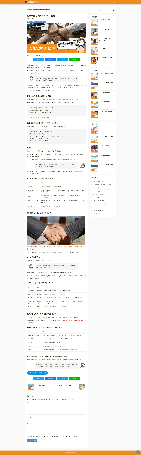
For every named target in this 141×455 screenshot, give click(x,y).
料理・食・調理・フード (98, 210)
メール (29, 423)
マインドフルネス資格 (104, 29)
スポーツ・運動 (96, 191)
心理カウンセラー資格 (104, 19)
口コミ (94, 207)
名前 (29, 417)
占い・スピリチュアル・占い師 (100, 204)
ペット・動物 (96, 197)
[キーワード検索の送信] (113, 10)
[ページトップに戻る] (138, 452)
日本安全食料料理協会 (104, 145)
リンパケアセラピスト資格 (105, 111)
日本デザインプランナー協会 (106, 73)
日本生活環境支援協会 (104, 101)
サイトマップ (109, 2)
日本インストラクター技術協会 (106, 82)
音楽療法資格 (102, 48)
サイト (29, 429)
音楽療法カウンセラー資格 (105, 57)
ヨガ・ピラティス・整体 (98, 200)
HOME (104, 2)
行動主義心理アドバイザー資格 (37, 372)
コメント (30, 402)
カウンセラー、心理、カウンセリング (37, 21)
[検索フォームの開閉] (114, 2)
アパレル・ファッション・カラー (101, 181)
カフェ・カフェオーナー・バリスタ (101, 187)
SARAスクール (103, 126)
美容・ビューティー (97, 213)
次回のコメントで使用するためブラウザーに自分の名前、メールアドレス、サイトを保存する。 (53, 436)
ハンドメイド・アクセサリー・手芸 (101, 194)
